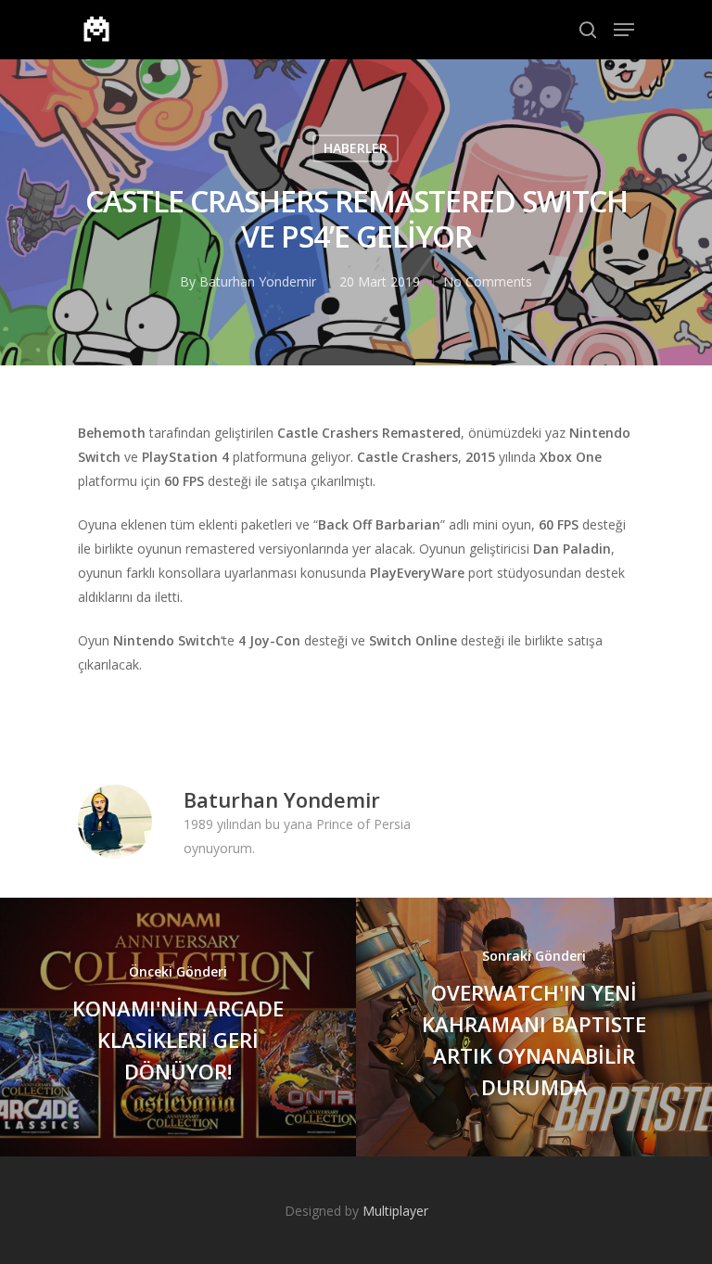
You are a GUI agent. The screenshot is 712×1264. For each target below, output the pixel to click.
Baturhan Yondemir (257, 281)
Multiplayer (395, 1210)
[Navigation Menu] (624, 29)
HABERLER (356, 148)
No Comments (487, 281)
